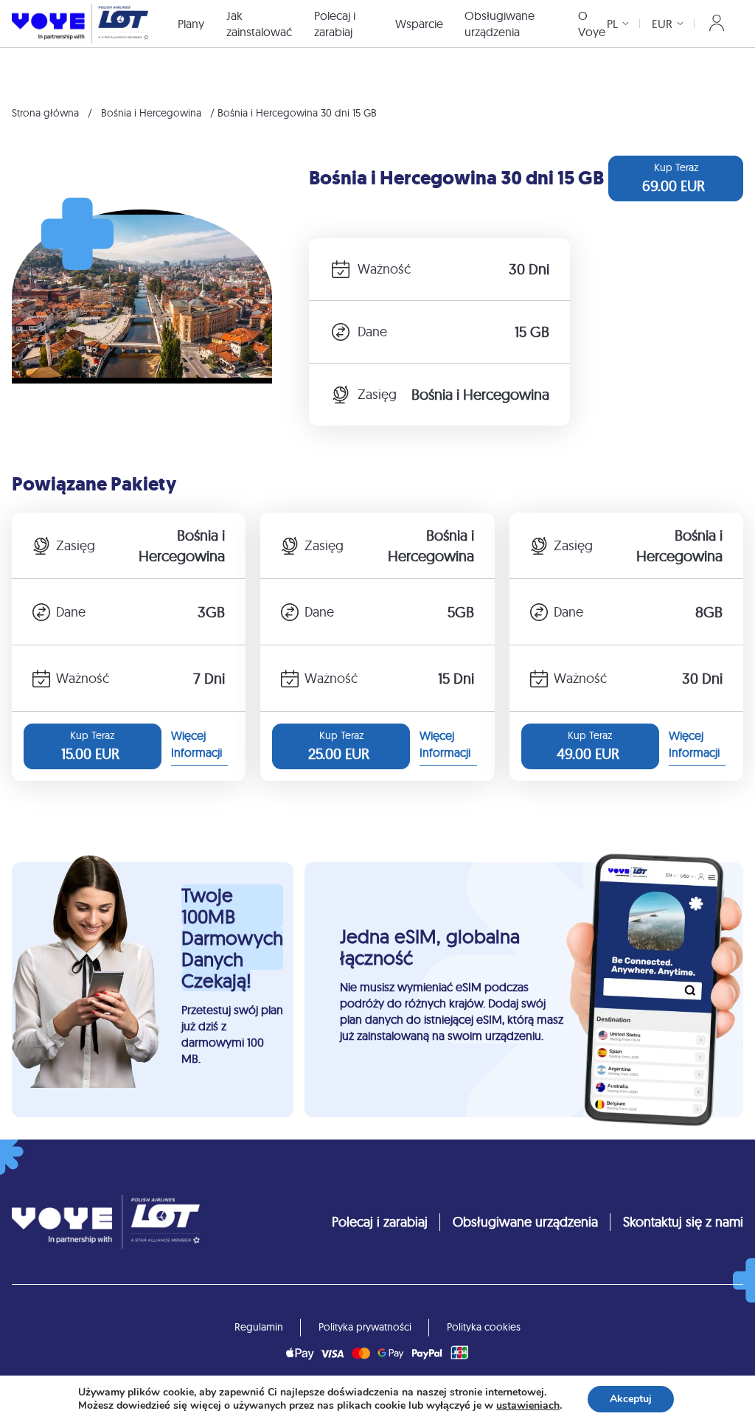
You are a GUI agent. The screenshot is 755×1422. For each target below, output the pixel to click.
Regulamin (258, 1326)
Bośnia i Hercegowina (151, 113)
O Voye (591, 23)
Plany (191, 23)
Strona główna (45, 113)
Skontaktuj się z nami (683, 1221)
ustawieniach (528, 1405)
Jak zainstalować (259, 23)
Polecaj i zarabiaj (334, 23)
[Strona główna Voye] (80, 23)
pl (612, 23)
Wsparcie (419, 23)
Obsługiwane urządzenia (500, 23)
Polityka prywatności (365, 1326)
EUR (662, 23)
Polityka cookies (484, 1326)
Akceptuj (631, 1399)
